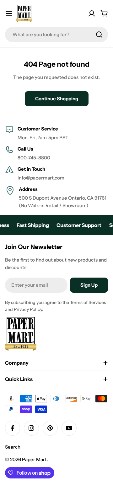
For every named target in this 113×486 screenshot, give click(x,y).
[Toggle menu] (9, 13)
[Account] (91, 13)
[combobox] (56, 34)
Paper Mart (34, 459)
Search (12, 447)
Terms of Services (88, 302)
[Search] (99, 34)
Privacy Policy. (28, 309)
